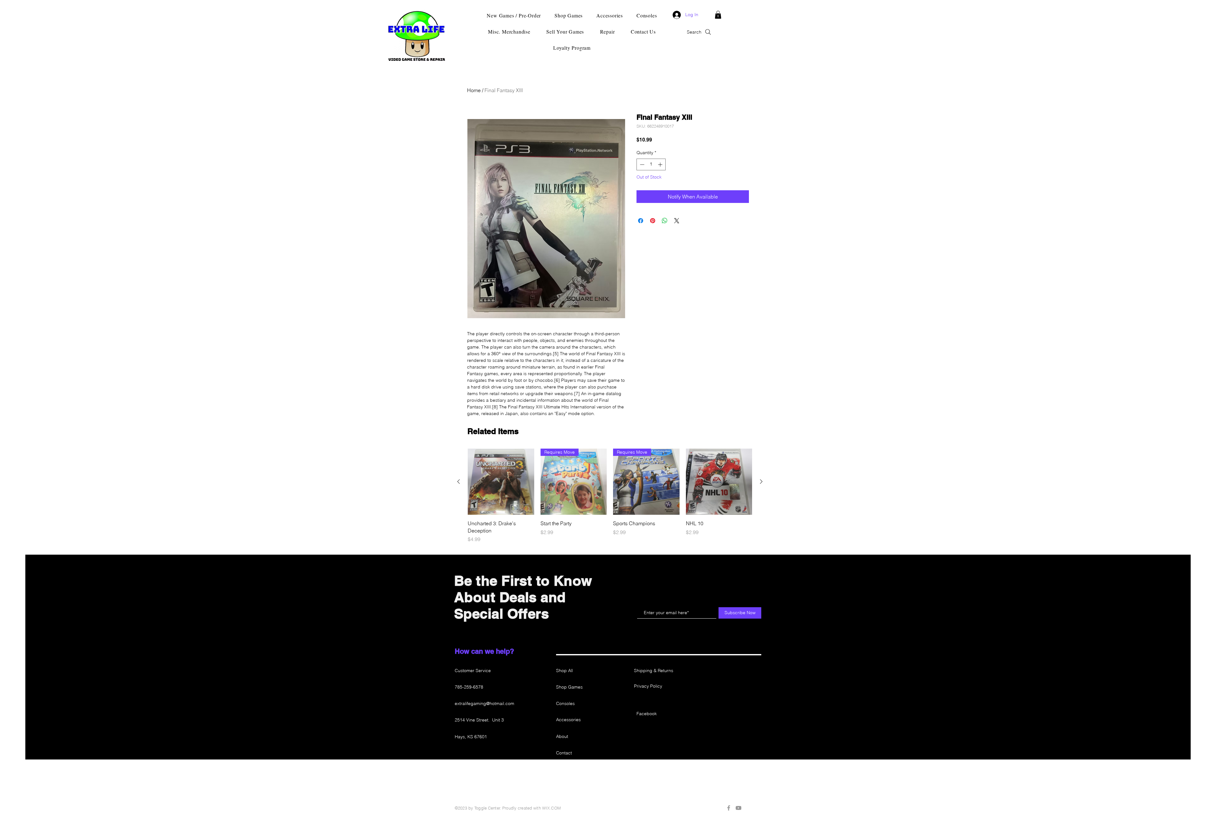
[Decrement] (641, 164)
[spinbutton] (651, 164)
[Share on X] (677, 220)
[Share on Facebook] (640, 220)
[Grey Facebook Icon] (728, 807)
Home (474, 90)
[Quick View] (501, 482)
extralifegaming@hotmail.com (484, 703)
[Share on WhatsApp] (664, 220)
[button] (718, 15)
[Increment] (661, 164)
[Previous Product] (458, 481)
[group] (610, 495)
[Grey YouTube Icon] (738, 807)
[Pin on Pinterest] (652, 220)
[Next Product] (761, 481)
